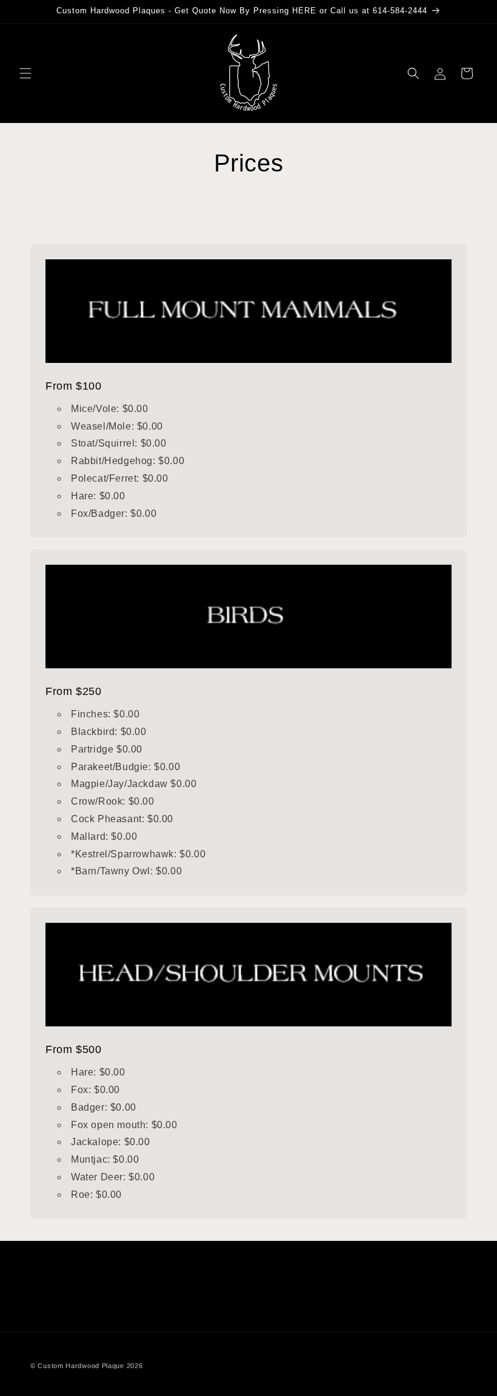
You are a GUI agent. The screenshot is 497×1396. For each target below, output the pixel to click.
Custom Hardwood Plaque (81, 1365)
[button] (25, 73)
